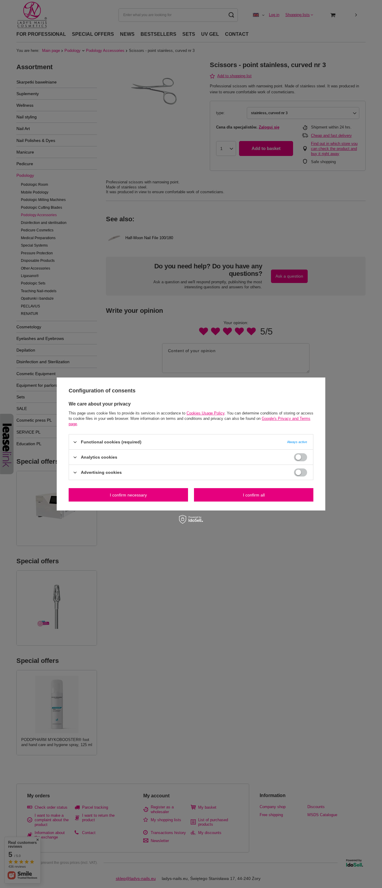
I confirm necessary (128, 494)
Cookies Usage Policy (205, 413)
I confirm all (254, 494)
